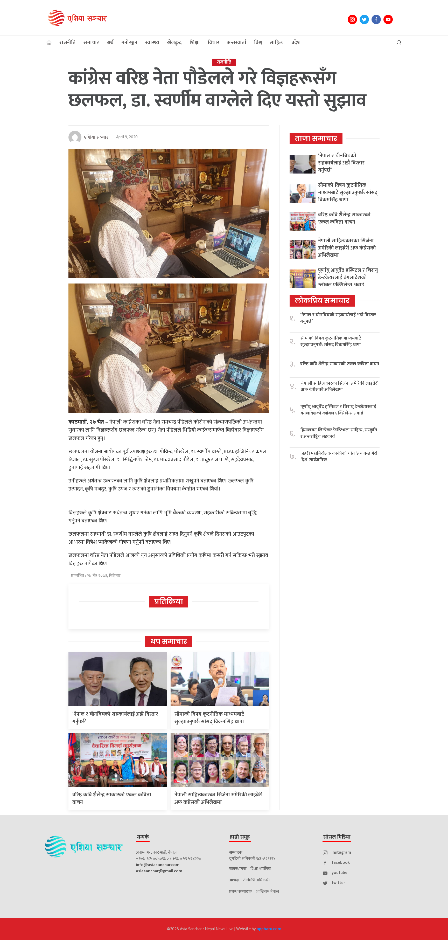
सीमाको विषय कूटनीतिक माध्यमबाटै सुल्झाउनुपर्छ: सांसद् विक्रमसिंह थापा (209, 718)
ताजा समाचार (316, 138)
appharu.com (269, 928)
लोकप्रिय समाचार (322, 300)
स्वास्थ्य (152, 42)
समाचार (91, 42)
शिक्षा (195, 42)
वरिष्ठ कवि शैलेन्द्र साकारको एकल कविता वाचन (111, 798)
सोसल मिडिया (337, 837)
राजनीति (67, 42)
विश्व (258, 42)
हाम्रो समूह (240, 837)
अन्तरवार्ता (236, 42)
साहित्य (277, 42)
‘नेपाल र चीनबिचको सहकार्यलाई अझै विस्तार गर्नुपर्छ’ (115, 718)
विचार (213, 42)
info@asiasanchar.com (157, 864)
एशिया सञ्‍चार (96, 137)
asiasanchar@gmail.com (159, 871)
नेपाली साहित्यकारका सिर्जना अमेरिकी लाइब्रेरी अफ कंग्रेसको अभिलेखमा (218, 798)
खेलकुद (174, 42)
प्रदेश (296, 42)
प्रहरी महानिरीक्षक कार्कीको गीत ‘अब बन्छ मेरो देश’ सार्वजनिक (339, 456)
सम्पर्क (143, 837)
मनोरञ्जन (129, 42)
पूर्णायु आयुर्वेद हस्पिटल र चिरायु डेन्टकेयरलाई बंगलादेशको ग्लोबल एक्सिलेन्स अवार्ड (348, 277)
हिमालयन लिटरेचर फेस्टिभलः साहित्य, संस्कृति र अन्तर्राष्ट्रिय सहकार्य (338, 433)
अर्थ (110, 42)
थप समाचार (168, 641)
